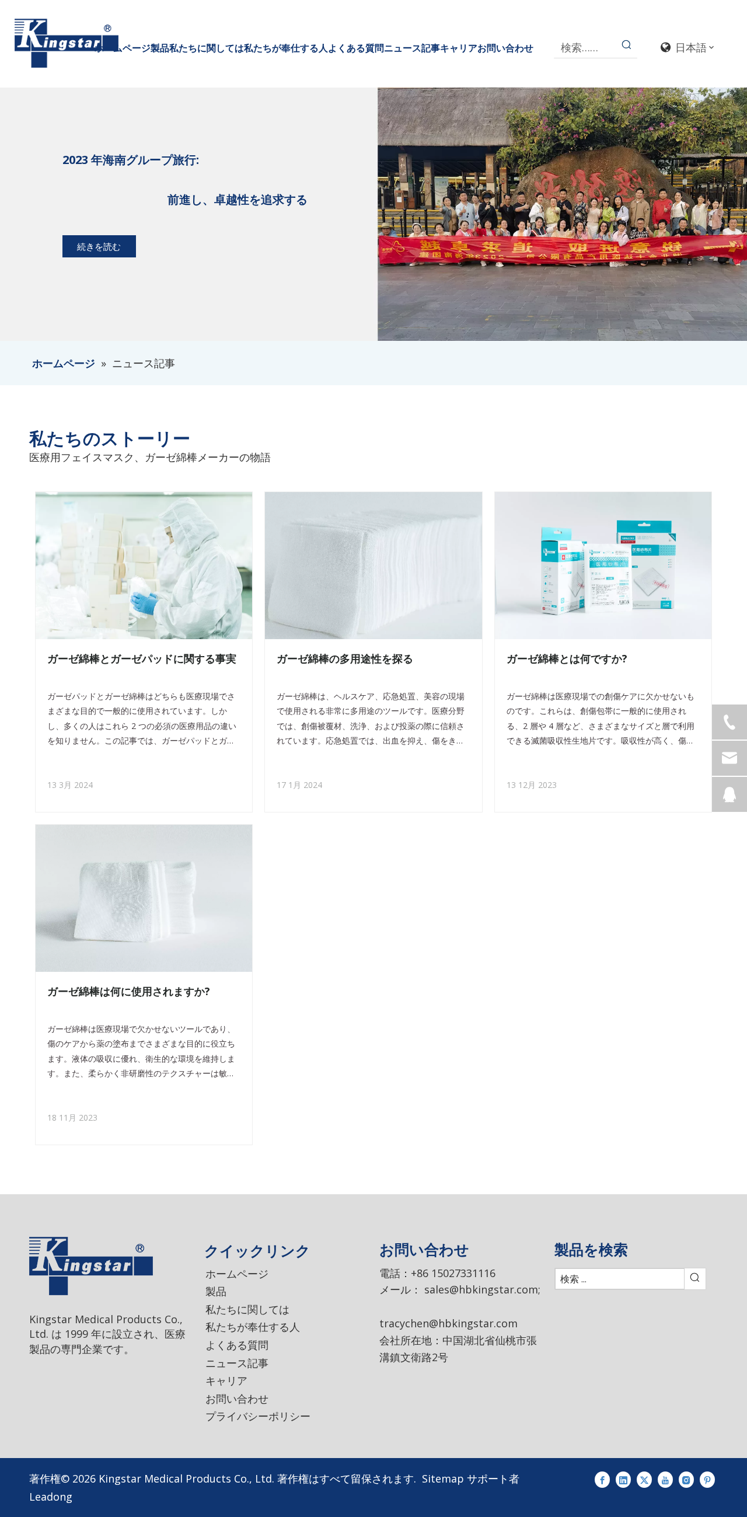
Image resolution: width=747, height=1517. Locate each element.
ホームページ (236, 1274)
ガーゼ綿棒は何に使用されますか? (128, 991)
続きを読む (99, 246)
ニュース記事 (236, 1363)
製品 (215, 1291)
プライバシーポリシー (257, 1416)
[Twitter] (644, 1479)
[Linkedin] (623, 1479)
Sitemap (443, 1478)
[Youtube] (665, 1479)
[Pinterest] (707, 1479)
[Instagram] (686, 1479)
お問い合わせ (236, 1399)
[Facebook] (602, 1479)
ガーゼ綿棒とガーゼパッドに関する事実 (141, 658)
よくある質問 (236, 1345)
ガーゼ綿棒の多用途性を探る (345, 658)
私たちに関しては (247, 1309)
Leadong (50, 1497)
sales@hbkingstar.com (481, 1289)
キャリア (226, 1380)
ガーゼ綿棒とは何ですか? (567, 658)
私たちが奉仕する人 (252, 1327)
